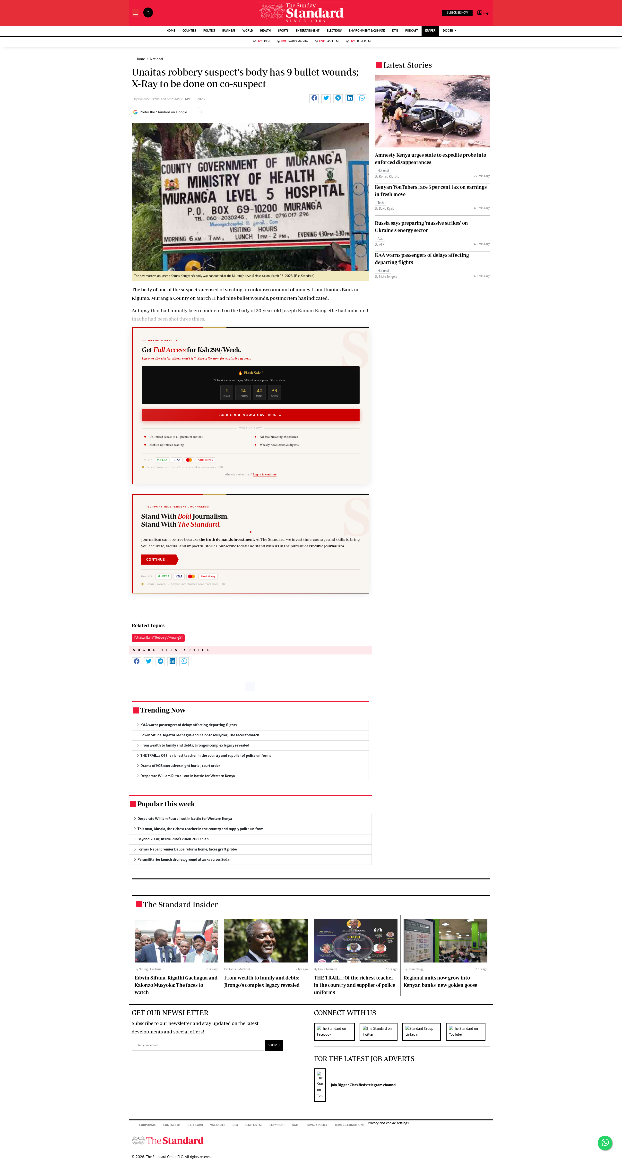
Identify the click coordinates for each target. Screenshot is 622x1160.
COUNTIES (189, 31)
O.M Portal (253, 1125)
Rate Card (195, 1125)
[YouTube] (468, 1032)
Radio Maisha (294, 41)
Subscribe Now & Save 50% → (250, 415)
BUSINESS (228, 31)
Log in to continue (264, 474)
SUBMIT (274, 1045)
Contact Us (171, 1125)
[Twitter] (381, 1032)
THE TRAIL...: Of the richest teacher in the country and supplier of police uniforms (354, 985)
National (156, 59)
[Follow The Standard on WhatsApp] (605, 1143)
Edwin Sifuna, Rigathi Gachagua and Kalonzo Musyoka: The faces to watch (176, 985)
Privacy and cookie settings (388, 1123)
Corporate (147, 1125)
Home (140, 59)
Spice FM (328, 41)
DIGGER (448, 31)
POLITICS (209, 31)
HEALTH (265, 31)
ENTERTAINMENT (308, 31)
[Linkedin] (424, 1032)
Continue (159, 559)
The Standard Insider (180, 904)
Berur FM (360, 41)
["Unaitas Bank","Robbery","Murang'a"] (158, 638)
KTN (395, 31)
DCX (235, 1125)
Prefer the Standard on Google (163, 112)
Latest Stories (407, 64)
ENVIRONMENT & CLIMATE (367, 31)
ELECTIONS (334, 31)
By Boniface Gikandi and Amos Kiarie (158, 99)
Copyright (277, 1125)
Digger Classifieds (352, 1085)
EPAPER (430, 31)
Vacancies (217, 1125)
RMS (295, 1125)
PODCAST (411, 31)
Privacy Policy (316, 1125)
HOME (171, 31)
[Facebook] (337, 1032)
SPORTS (283, 31)
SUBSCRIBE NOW (457, 12)
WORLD (247, 31)
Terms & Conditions (349, 1125)
